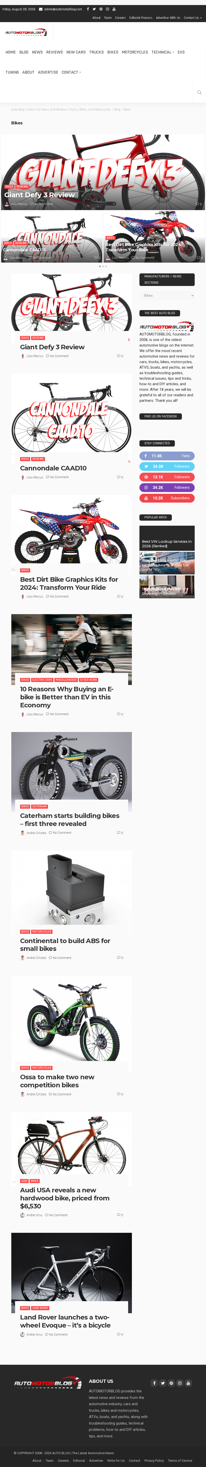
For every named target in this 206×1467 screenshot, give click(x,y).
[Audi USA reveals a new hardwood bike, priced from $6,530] (71, 1149)
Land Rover (40, 1308)
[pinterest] (167, 477)
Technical (161, 52)
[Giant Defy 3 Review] (103, 172)
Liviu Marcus (19, 204)
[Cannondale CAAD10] (51, 237)
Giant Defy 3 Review (39, 194)
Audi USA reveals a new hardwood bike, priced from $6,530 (65, 1198)
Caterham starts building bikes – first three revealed (69, 819)
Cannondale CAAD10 (24, 250)
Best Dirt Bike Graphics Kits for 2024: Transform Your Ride (144, 247)
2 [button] (103, 266)
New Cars (76, 52)
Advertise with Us (168, 18)
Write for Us (116, 1460)
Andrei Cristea (36, 833)
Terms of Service (180, 1460)
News (37, 52)
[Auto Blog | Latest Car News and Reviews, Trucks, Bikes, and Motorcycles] (48, 1382)
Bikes (112, 52)
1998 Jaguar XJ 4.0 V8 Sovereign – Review (161, 591)
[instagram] (167, 487)
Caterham (39, 806)
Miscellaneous (66, 680)
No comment (43, 204)
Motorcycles (135, 52)
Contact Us (191, 18)
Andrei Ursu (34, 1215)
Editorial (79, 1460)
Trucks (96, 52)
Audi (24, 1181)
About (96, 18)
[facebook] (167, 456)
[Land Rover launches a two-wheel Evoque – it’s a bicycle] (71, 1273)
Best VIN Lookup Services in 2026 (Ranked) (166, 543)
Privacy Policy (154, 1460)
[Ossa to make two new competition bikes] (71, 1024)
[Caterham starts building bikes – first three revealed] (71, 772)
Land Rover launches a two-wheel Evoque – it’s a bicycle (65, 1321)
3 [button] (106, 266)
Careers (120, 18)
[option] (103, 198)
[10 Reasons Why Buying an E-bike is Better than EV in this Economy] (71, 649)
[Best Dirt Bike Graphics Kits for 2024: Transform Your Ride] (154, 237)
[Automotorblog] (26, 32)
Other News (88, 680)
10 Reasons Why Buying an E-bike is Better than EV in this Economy (66, 697)
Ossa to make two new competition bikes (57, 1081)
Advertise (48, 72)
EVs (181, 52)
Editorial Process (140, 18)
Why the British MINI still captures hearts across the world (165, 565)
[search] (199, 92)
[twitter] (167, 466)
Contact (70, 72)
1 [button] (99, 266)
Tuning (12, 72)
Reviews (54, 52)
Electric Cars (42, 680)
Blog (23, 52)
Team (108, 18)
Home (11, 52)
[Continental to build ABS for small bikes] (71, 894)
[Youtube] (167, 498)
